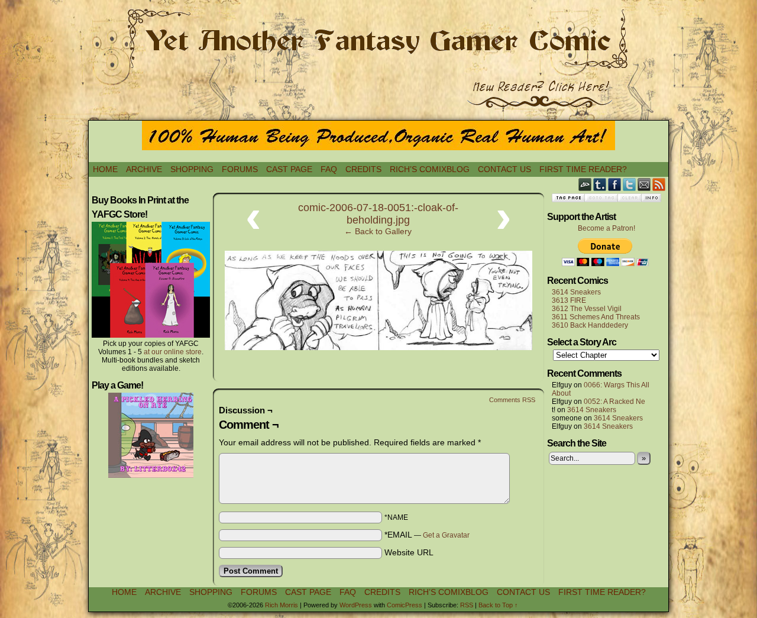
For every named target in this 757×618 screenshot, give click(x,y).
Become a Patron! (606, 228)
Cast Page (289, 169)
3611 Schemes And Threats (596, 317)
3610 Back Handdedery (590, 325)
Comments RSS (512, 399)
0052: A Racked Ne (614, 401)
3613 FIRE (569, 300)
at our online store (173, 352)
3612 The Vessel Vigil (587, 309)
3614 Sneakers (576, 292)
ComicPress (404, 605)
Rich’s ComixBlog (430, 169)
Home (105, 169)
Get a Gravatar (446, 535)
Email (644, 184)
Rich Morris (281, 605)
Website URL (409, 552)
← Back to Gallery (378, 231)
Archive (144, 169)
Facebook (614, 184)
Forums (240, 169)
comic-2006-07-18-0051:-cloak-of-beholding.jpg (378, 214)
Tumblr (600, 184)
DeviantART (585, 184)
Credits (363, 169)
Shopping (191, 169)
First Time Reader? (583, 169)
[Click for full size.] (378, 347)
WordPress (355, 605)
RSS (659, 184)
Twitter (629, 184)
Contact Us (504, 169)
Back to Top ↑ (498, 605)
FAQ (329, 169)
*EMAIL (427, 534)
